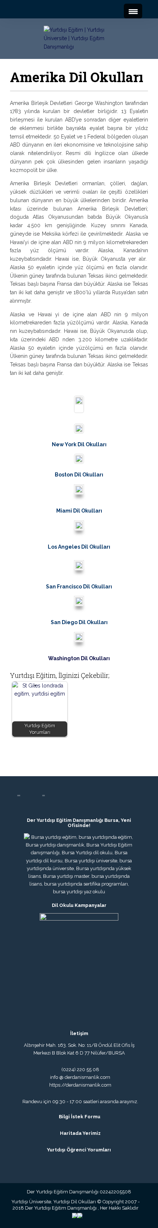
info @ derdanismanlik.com (80, 1077)
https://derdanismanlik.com (79, 1085)
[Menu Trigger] (133, 11)
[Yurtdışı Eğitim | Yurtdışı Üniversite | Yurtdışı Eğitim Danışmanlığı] (79, 38)
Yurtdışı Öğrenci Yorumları (79, 1150)
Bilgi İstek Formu (79, 1116)
